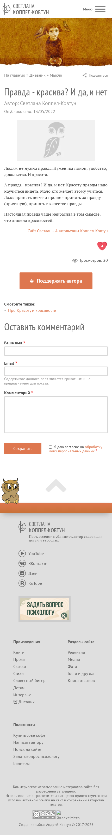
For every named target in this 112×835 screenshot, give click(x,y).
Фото (72, 666)
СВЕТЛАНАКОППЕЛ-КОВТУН (31, 9)
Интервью (22, 694)
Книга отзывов (81, 680)
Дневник (37, 75)
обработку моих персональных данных (75, 448)
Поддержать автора (58, 280)
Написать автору (28, 742)
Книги (18, 652)
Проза (19, 659)
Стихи (18, 673)
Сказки (19, 666)
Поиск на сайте (27, 749)
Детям (18, 687)
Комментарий (17, 392)
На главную (14, 75)
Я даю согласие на (75, 448)
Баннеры (21, 763)
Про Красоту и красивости (32, 310)
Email (9, 363)
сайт (59, 800)
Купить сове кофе (29, 735)
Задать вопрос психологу (36, 756)
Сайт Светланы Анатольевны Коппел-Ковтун (68, 230)
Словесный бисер (29, 680)
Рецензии (76, 652)
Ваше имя (13, 342)
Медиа (74, 659)
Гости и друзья (81, 673)
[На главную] (6, 9)
